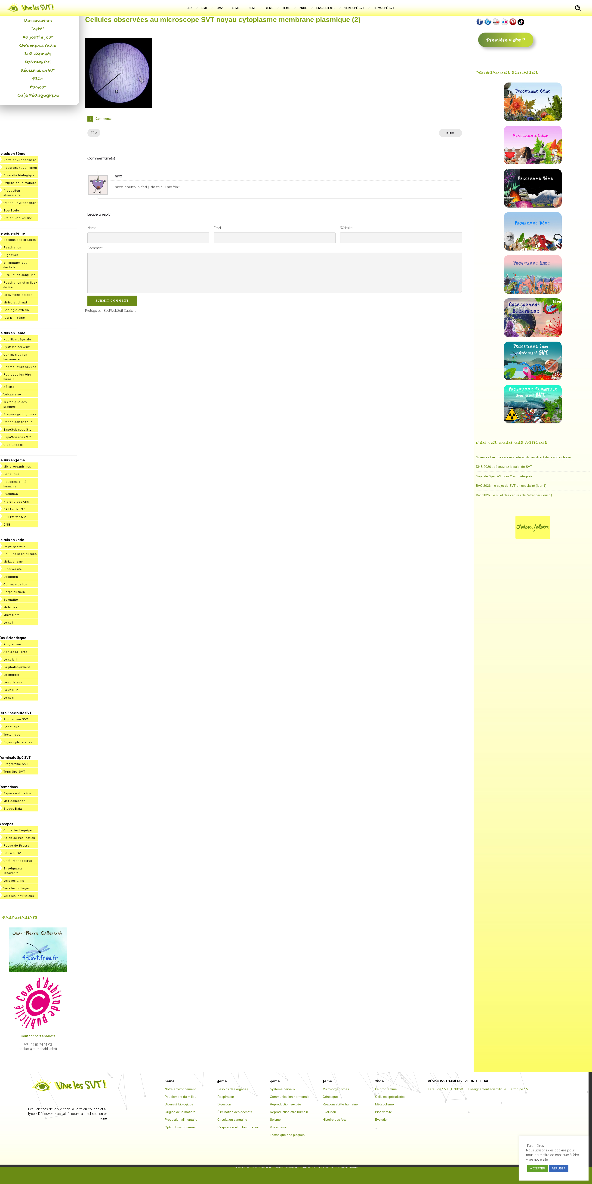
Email (218, 228)
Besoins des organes (19, 240)
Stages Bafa (12, 808)
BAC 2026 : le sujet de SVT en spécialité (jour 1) (511, 485)
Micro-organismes (17, 466)
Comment (94, 248)
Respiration (12, 247)
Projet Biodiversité (17, 218)
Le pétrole (11, 674)
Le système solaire (18, 295)
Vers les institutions (18, 896)
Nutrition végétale (17, 339)
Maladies (10, 607)
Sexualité (10, 599)
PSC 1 (38, 79)
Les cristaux (12, 682)
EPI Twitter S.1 (14, 509)
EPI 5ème (14, 317)
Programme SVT (15, 719)
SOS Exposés (37, 54)
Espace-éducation (17, 793)
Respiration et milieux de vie (238, 1127)
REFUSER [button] (559, 1168)
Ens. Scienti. (325, 8)
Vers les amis (13, 880)
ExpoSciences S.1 (17, 429)
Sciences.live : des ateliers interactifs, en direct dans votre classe (523, 457)
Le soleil (10, 659)
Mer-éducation (14, 801)
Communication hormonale (289, 1096)
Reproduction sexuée (19, 367)
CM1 (204, 8)
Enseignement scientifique (487, 1089)
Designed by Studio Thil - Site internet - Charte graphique (321, 1167)
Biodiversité (12, 569)
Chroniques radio (37, 46)
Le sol (8, 622)
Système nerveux (16, 347)
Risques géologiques (19, 414)
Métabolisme (13, 561)
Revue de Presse (16, 845)
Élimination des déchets (234, 1112)
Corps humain (14, 592)
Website (346, 228)
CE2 (189, 8)
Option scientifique (18, 422)
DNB (6, 524)
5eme (252, 8)
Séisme (9, 387)
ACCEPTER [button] (537, 1168)
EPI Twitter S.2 (14, 517)
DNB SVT (458, 1089)
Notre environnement (19, 160)
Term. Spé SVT (383, 8)
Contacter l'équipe (17, 830)
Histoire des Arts (16, 501)
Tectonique (11, 734)
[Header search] (578, 8)
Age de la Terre (15, 652)
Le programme (14, 546)
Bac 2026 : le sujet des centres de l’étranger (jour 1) (514, 495)
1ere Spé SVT (354, 8)
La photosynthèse (17, 667)
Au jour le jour (38, 37)
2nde (303, 8)
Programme (12, 644)
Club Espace (13, 445)
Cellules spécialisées (20, 554)
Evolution (10, 494)
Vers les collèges (16, 888)
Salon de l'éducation (19, 838)
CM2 (220, 8)
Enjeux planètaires (18, 742)
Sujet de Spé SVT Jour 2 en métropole (504, 476)
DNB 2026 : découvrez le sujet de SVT (504, 466)
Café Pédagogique (38, 96)
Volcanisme (12, 394)
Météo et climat (15, 302)
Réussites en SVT (38, 71)
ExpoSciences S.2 (17, 437)
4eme (269, 8)
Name (91, 228)
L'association (38, 21)
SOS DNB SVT (38, 62)
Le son (8, 697)
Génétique (11, 474)
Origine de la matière (19, 183)
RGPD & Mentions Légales (266, 1167)
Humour (38, 87)
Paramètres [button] (535, 1145)
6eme (236, 8)
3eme (286, 8)
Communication (15, 584)
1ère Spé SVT (438, 1089)
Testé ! (38, 29)
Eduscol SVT (13, 853)
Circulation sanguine (19, 275)
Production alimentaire (181, 1119)
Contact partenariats (38, 1036)
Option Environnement (20, 203)
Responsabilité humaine (340, 1104)
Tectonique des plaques (287, 1135)
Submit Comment (112, 300)
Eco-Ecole (11, 210)
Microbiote (11, 615)
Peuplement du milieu (20, 167)
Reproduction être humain (289, 1112)
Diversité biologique (19, 175)
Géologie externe (16, 310)
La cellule (11, 690)
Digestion (10, 255)
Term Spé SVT (14, 771)
